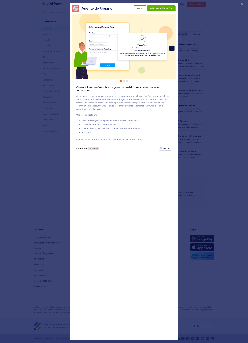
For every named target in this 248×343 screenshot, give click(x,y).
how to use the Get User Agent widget (111, 139)
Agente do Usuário (97, 8)
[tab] (121, 81)
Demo (140, 8)
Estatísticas (93, 148)
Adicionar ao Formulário (161, 8)
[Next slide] (172, 48)
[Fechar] (242, 4)
